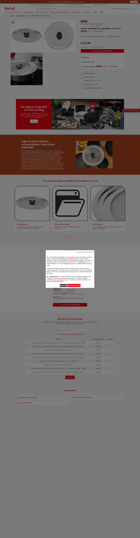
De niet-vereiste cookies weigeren (84, 251)
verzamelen (73, 260)
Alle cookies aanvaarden (74, 285)
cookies (61, 281)
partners (72, 257)
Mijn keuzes (63, 285)
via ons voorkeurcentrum (60, 279)
